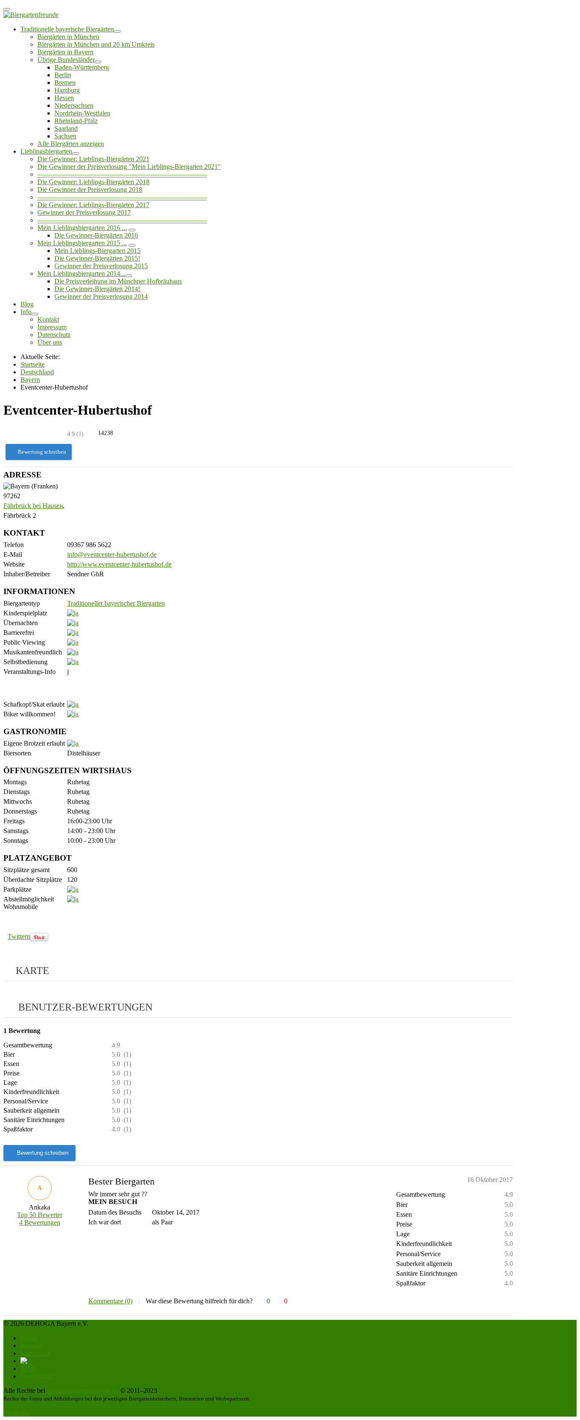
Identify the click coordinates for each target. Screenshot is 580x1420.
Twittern (19, 936)
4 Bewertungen (39, 1222)
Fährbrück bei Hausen (33, 505)
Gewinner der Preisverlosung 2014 (101, 296)
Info (25, 311)
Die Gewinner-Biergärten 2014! (97, 288)
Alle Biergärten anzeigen (70, 143)
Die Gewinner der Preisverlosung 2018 (89, 189)
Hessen (64, 97)
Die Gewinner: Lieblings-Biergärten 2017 (93, 204)
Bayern (30, 379)
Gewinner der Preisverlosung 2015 (101, 265)
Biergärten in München (68, 36)
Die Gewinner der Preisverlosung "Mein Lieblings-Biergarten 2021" (129, 166)
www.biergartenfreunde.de (82, 1390)
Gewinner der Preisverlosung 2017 (84, 212)
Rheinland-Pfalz (76, 120)
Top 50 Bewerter (39, 1214)
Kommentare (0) (110, 1301)
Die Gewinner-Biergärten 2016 (96, 235)
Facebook (16, 1412)
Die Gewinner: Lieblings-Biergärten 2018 (93, 181)
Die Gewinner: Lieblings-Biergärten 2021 (93, 159)
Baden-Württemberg (81, 67)
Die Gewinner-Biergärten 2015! (97, 258)
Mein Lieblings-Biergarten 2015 (97, 250)
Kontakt (48, 319)
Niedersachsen (73, 105)
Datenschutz (53, 334)
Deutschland (37, 372)
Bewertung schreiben (42, 452)
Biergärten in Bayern (65, 52)
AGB (27, 1368)
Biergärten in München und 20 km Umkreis (96, 44)
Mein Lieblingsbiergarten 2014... (81, 273)
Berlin (62, 75)
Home (28, 1337)
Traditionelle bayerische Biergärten (67, 29)
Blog (27, 304)
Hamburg (67, 90)
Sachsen (65, 136)
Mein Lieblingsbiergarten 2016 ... (82, 227)
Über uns (49, 342)
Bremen (65, 82)
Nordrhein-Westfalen (82, 113)
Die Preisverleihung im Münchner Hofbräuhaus (118, 281)
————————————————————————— (122, 174)
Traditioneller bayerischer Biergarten (116, 603)
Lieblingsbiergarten (46, 151)
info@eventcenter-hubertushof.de (112, 554)
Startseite (32, 364)
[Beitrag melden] (509, 1301)
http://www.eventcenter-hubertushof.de (119, 564)
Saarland (66, 128)
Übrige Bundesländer (66, 59)
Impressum (52, 327)
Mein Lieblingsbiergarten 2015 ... (82, 243)
